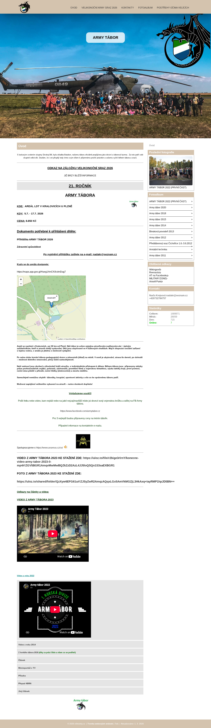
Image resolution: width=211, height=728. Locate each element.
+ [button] (21, 279)
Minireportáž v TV (26, 668)
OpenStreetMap (70, 339)
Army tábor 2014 (157, 225)
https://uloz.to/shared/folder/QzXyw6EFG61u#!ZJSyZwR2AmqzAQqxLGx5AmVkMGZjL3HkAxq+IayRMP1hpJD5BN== (96, 481)
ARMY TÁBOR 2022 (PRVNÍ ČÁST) (167, 187)
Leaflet (60, 339)
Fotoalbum (145, 7)
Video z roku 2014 (27, 644)
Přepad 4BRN (24, 683)
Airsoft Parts (155, 281)
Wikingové (154, 269)
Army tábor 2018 (157, 213)
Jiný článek (24, 691)
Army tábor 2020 (157, 207)
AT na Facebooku (158, 275)
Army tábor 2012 (157, 237)
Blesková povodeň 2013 (161, 231)
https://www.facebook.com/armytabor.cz (80, 411)
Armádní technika (158, 249)
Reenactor (154, 272)
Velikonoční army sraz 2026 (99, 7)
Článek (21, 660)
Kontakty (127, 7)
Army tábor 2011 (157, 255)
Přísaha (22, 676)
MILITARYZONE (157, 278)
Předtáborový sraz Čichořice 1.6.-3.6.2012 (170, 243)
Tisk (116, 724)
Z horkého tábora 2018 (28, 652)
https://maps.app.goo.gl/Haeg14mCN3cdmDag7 (41, 272)
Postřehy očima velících (173, 7)
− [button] (21, 284)
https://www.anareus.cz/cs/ (49, 447)
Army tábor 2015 (157, 219)
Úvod (73, 7)
